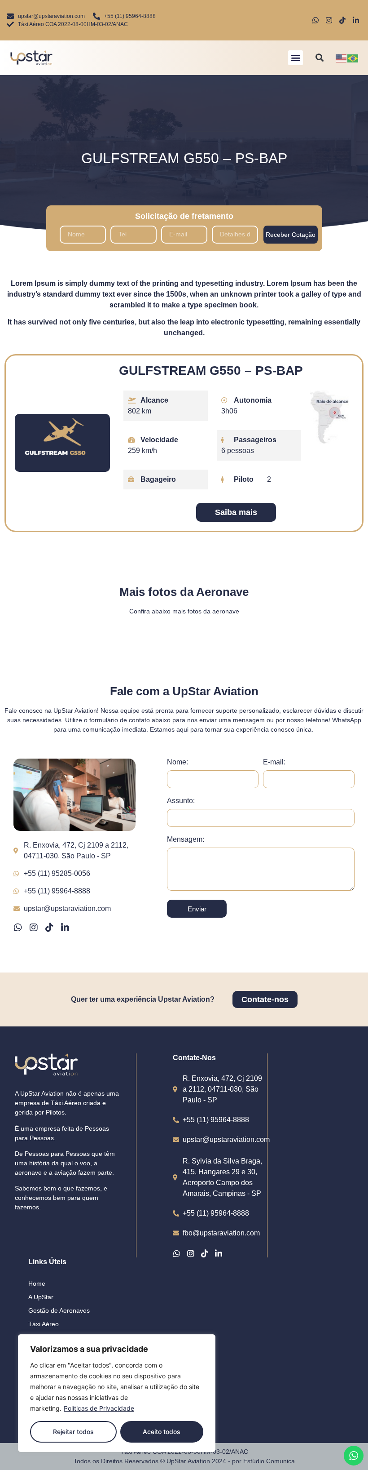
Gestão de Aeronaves (59, 1310)
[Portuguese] (353, 57)
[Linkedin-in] (65, 927)
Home (36, 1283)
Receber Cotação (290, 234)
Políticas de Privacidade (99, 1408)
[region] (116, 1393)
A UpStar (40, 1297)
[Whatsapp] (17, 927)
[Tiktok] (49, 927)
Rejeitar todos (73, 1431)
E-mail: (274, 762)
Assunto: (181, 800)
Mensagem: (185, 839)
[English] (341, 57)
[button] (295, 57)
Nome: (177, 762)
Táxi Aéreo (43, 1324)
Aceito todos (161, 1431)
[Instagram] (33, 927)
